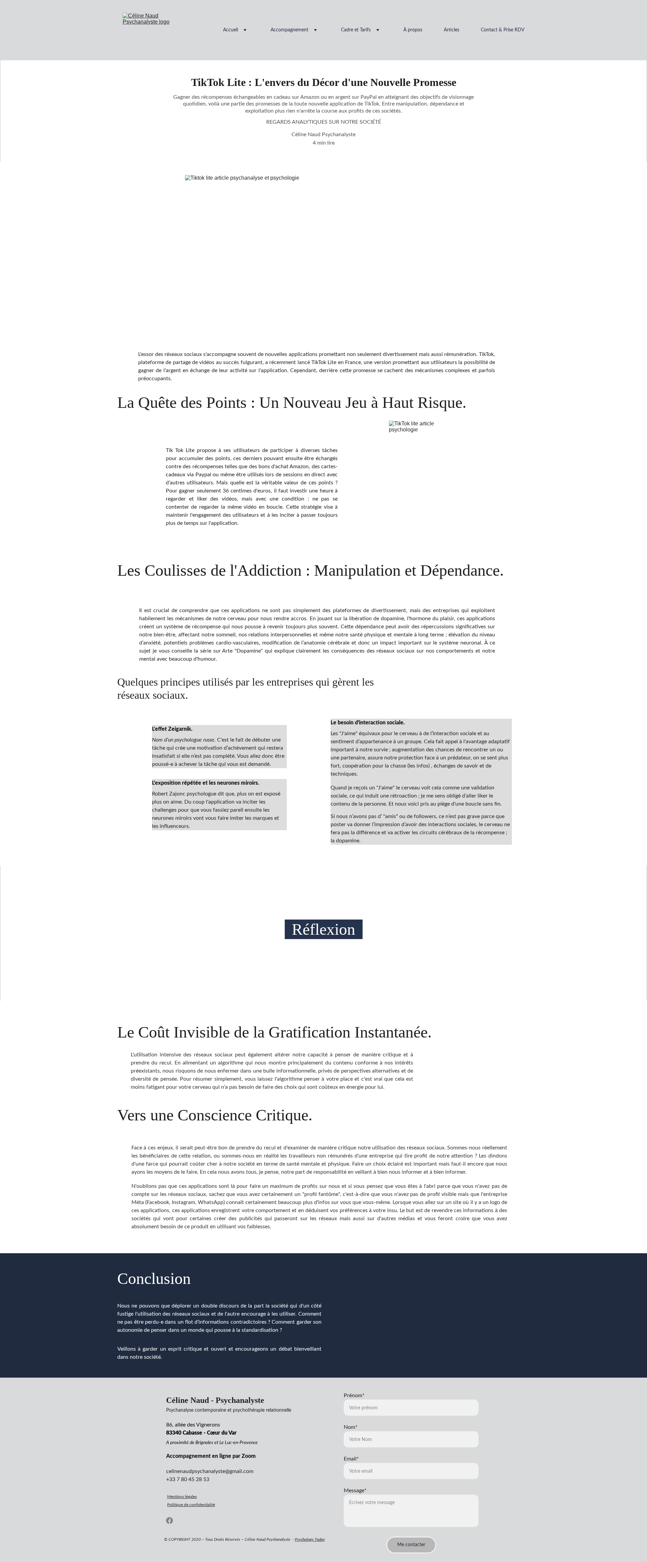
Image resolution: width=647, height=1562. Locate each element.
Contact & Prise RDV (502, 30)
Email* (351, 1459)
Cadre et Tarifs (356, 30)
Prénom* (354, 1395)
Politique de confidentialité (191, 1505)
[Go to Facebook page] (169, 1520)
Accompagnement (289, 30)
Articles (451, 30)
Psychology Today (310, 1539)
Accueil (230, 30)
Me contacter (411, 1544)
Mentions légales (182, 1497)
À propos (412, 30)
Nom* (351, 1427)
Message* (355, 1490)
